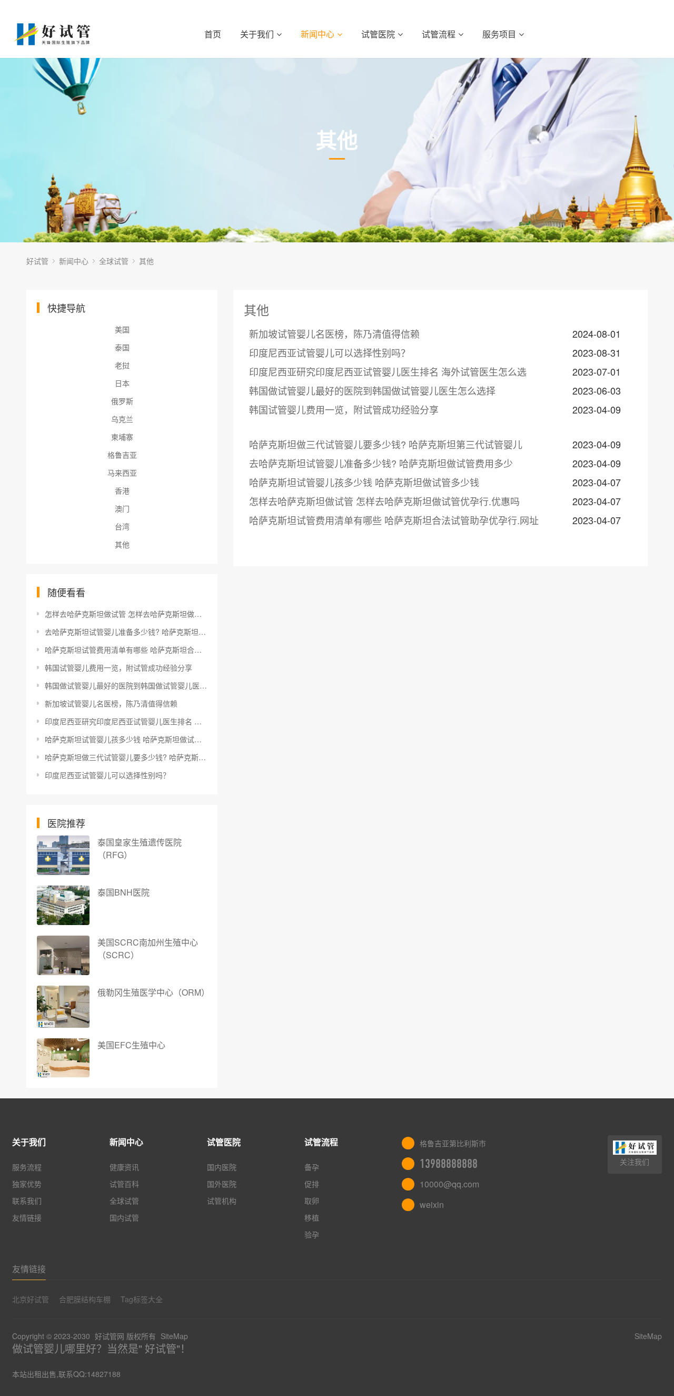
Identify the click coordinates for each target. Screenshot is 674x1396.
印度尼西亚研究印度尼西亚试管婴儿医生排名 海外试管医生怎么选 (126, 721)
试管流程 (438, 34)
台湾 (122, 526)
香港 (122, 490)
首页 (212, 34)
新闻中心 (317, 34)
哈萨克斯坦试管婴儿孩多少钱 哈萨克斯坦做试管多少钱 (126, 739)
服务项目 (499, 34)
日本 (122, 383)
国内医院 (221, 1167)
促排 (311, 1183)
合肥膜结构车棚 (85, 1299)
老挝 (122, 365)
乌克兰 (122, 419)
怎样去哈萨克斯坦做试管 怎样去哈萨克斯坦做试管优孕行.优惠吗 (126, 613)
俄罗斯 (122, 401)
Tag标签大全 (142, 1299)
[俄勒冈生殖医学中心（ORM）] (63, 1007)
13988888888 (449, 1164)
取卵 (311, 1200)
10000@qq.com (449, 1184)
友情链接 (27, 1217)
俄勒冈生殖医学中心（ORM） (153, 992)
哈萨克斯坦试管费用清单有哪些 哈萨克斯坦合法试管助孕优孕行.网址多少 (126, 649)
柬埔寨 (122, 436)
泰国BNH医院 (123, 892)
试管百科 (124, 1183)
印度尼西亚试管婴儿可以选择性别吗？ (107, 775)
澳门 (122, 508)
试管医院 (378, 34)
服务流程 (27, 1167)
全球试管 (113, 260)
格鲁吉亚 (122, 454)
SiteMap (174, 1336)
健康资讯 (124, 1167)
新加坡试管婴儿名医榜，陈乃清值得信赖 (111, 703)
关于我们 (257, 34)
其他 (146, 260)
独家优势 (27, 1183)
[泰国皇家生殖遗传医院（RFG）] (63, 855)
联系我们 (27, 1200)
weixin (432, 1204)
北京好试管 (30, 1299)
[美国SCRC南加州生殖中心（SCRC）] (63, 955)
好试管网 (109, 1336)
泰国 (122, 347)
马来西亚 (122, 472)
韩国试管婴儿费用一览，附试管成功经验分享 (118, 667)
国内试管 (124, 1217)
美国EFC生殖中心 (131, 1045)
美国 (122, 329)
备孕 (311, 1167)
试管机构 (221, 1200)
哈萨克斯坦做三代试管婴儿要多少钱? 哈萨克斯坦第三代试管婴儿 (126, 757)
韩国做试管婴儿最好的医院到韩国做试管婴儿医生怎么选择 (126, 685)
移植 (311, 1217)
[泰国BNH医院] (63, 905)
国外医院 (221, 1183)
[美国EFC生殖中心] (63, 1057)
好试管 (37, 260)
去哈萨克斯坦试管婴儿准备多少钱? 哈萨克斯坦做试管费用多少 (126, 631)
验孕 (311, 1234)
